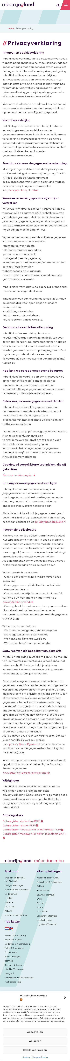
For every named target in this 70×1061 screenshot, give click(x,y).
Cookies (26, 1057)
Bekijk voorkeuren (35, 1050)
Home (11, 28)
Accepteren (35, 1032)
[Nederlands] (7, 928)
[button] (65, 997)
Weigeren (35, 1041)
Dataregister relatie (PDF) (19, 825)
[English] (11, 928)
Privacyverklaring (39, 1057)
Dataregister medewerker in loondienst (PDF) (31, 829)
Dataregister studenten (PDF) (21, 821)
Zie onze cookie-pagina (17, 475)
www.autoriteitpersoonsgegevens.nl (26, 772)
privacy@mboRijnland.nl (22, 190)
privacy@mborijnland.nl (17, 601)
